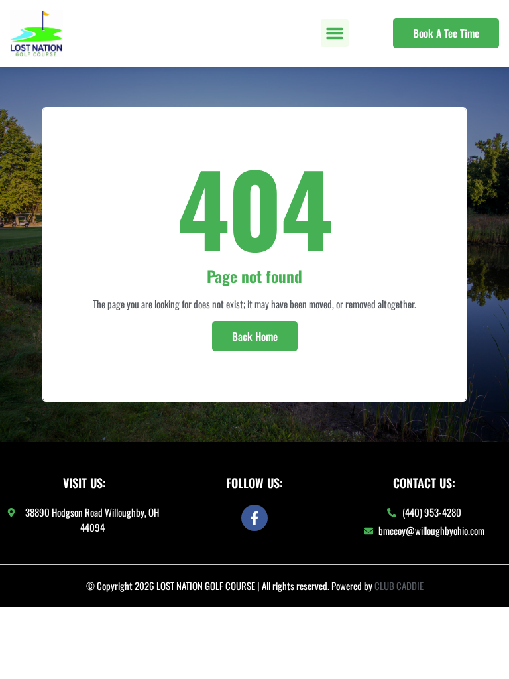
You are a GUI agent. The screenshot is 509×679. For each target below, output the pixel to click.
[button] (335, 33)
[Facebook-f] (254, 518)
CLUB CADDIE (399, 585)
